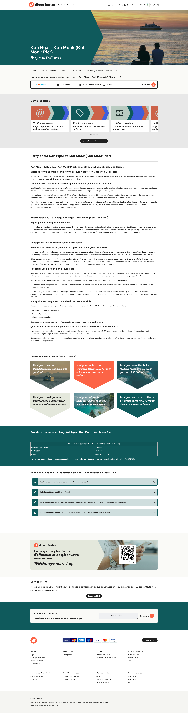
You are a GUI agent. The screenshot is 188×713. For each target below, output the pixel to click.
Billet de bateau (35, 664)
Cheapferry (132, 676)
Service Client (133, 658)
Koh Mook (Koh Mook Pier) (71, 71)
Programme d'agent (69, 679)
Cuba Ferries (132, 679)
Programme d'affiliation (71, 676)
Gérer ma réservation (103, 655)
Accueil (33, 71)
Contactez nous (133, 655)
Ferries (130, 682)
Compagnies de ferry (37, 658)
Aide (129, 661)
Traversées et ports (37, 661)
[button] (95, 482)
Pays (32, 655)
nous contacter (103, 702)
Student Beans (36, 198)
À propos (33, 679)
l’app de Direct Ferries (97, 280)
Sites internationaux (37, 676)
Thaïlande (52, 71)
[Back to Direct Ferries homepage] (42, 5)
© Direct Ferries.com (36, 698)
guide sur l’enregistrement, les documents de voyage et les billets (114, 232)
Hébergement (67, 655)
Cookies (98, 676)
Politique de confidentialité (104, 679)
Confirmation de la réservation (106, 658)
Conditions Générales (103, 682)
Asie (42, 71)
